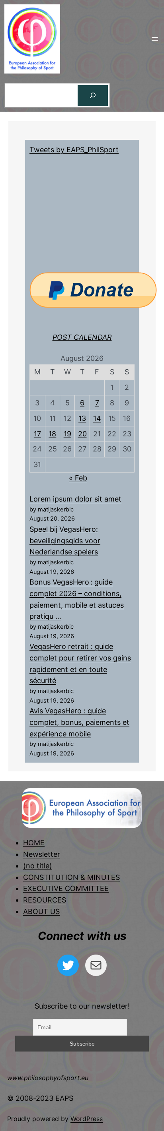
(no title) (37, 866)
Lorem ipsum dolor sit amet (75, 499)
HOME (34, 843)
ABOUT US (41, 911)
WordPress (86, 1119)
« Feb (78, 478)
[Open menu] (155, 39)
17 (37, 434)
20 (82, 434)
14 (97, 418)
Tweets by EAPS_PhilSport (74, 149)
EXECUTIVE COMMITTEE (66, 888)
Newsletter (41, 854)
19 (67, 434)
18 (52, 434)
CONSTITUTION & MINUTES (71, 877)
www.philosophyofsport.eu (47, 1078)
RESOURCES (44, 900)
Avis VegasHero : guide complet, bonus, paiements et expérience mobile (79, 722)
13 (82, 418)
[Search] (93, 95)
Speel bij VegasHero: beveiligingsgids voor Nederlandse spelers (64, 540)
